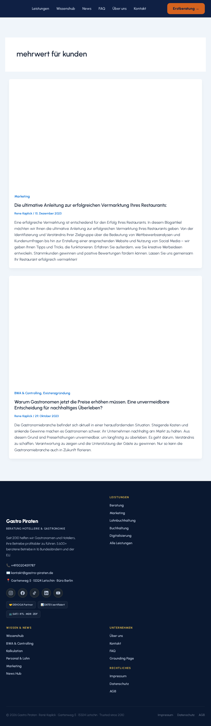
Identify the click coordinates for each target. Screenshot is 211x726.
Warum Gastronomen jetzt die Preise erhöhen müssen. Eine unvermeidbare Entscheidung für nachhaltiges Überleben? (91, 405)
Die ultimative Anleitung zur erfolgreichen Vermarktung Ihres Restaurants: (90, 205)
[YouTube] (58, 593)
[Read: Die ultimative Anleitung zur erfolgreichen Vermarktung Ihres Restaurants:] (105, 133)
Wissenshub (65, 8)
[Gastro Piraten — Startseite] (13, 9)
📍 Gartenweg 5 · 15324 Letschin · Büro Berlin (39, 580)
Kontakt (140, 8)
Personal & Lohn (18, 658)
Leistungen (40, 8)
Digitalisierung (120, 536)
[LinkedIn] (46, 593)
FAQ (102, 8)
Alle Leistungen (121, 543)
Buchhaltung (119, 528)
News (86, 8)
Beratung (117, 505)
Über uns (119, 8)
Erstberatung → (186, 8)
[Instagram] (10, 593)
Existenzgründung (56, 393)
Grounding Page (122, 658)
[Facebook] (22, 593)
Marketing (22, 196)
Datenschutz (119, 684)
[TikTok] (34, 593)
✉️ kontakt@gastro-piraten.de (29, 573)
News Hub (13, 673)
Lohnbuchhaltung (123, 520)
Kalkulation (14, 651)
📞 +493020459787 (20, 565)
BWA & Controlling (27, 393)
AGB (113, 691)
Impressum (118, 676)
